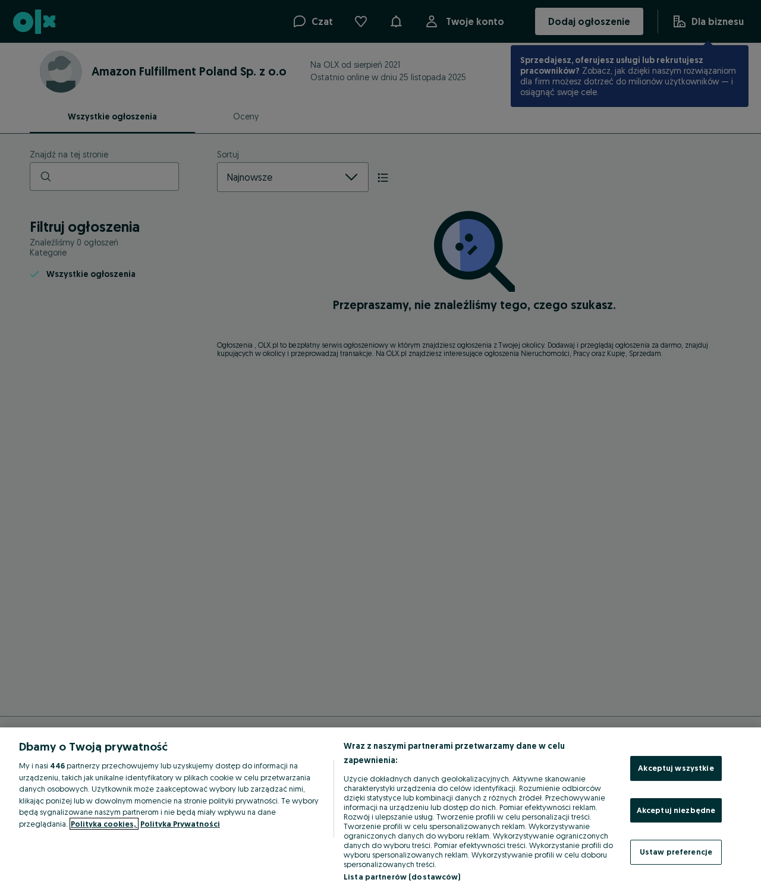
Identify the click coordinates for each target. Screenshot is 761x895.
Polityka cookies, (104, 823)
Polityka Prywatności (180, 823)
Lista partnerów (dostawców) (402, 876)
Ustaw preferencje (676, 851)
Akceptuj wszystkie (675, 768)
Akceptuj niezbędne (676, 810)
